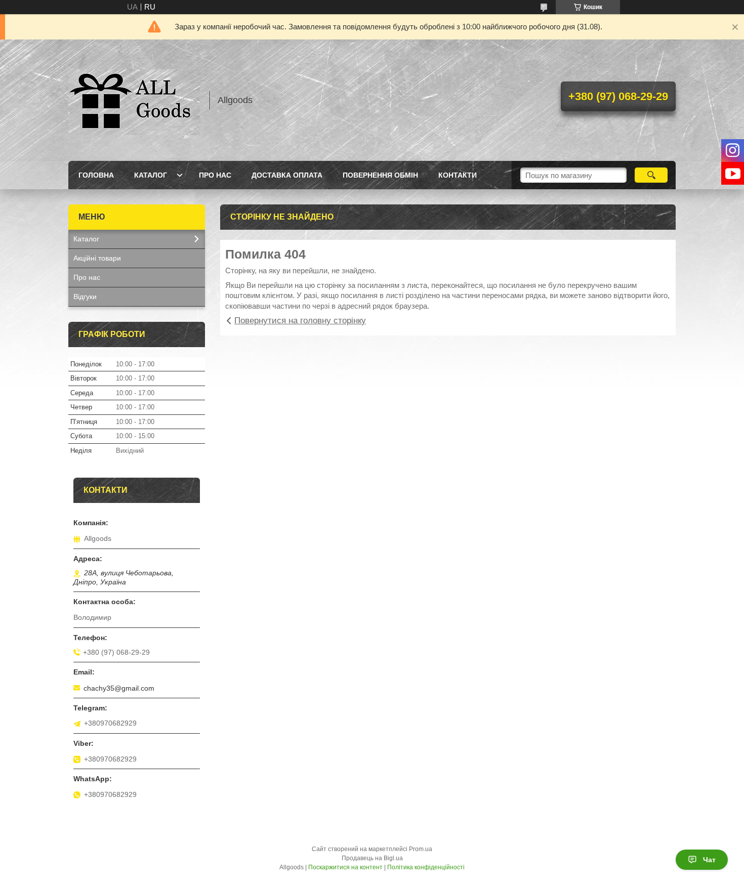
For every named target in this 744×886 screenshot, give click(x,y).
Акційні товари (97, 258)
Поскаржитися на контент (345, 867)
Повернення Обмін (380, 175)
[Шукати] (651, 175)
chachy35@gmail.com (119, 688)
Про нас (215, 175)
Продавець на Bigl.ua (372, 858)
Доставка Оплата (287, 175)
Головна (96, 175)
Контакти (457, 175)
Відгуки (85, 296)
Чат (709, 860)
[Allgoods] (134, 100)
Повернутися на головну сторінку (300, 320)
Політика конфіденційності (426, 867)
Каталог (150, 175)
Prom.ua (420, 849)
